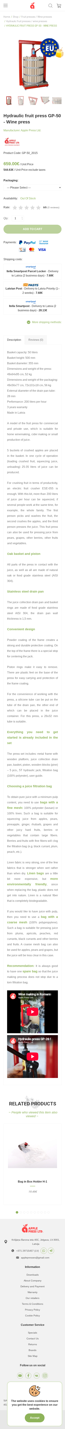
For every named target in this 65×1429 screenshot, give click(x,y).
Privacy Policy (32, 1309)
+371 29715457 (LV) (27, 1250)
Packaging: (10, 180)
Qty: (5, 218)
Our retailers (32, 1298)
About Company (32, 1280)
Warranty (32, 1292)
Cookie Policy (32, 1315)
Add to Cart (32, 229)
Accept (34, 1417)
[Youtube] (20, 1375)
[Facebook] (28, 1375)
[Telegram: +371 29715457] (51, 1251)
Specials (32, 1332)
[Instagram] (45, 1375)
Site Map (32, 1356)
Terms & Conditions (32, 1304)
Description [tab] (14, 339)
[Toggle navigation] (5, 5)
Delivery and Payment (32, 1286)
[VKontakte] (37, 1375)
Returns (32, 1344)
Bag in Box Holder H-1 (32, 1181)
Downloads (33, 1274)
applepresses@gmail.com (35, 1257)
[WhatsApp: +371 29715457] (44, 1251)
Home (6, 16)
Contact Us (33, 1338)
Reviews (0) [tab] (35, 339)
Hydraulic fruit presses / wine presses (26, 21)
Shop (16, 16)
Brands (32, 1350)
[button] (17, 1212)
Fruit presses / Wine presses (36, 16)
